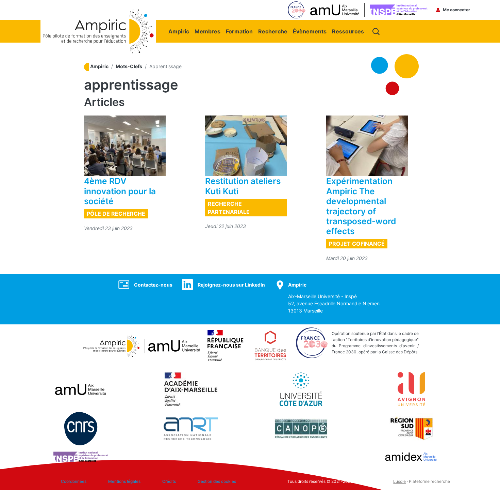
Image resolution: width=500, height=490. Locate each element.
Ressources (348, 31)
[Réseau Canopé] (301, 428)
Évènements (310, 31)
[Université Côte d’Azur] (301, 388)
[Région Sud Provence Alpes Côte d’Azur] (411, 428)
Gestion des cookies (217, 481)
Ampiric (178, 31)
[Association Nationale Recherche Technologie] (191, 428)
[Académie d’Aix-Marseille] (191, 388)
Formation (239, 31)
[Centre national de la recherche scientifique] (81, 428)
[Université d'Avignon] (411, 388)
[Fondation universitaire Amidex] (411, 456)
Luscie (399, 481)
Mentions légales (124, 481)
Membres (207, 31)
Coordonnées (73, 481)
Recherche (272, 31)
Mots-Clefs (129, 66)
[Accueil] (98, 12)
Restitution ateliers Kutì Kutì (243, 186)
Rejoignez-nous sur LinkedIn (231, 285)
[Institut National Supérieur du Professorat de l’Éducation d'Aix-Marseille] (80, 456)
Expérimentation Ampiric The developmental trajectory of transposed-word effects (361, 206)
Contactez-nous (153, 285)
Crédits (169, 481)
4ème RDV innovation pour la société (120, 191)
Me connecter (456, 9)
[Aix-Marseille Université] (80, 388)
